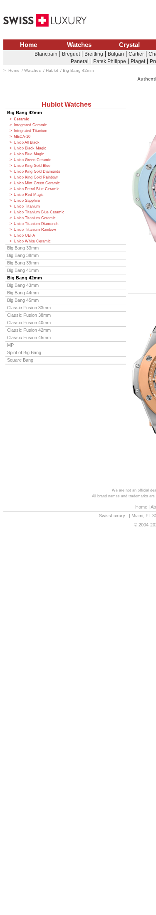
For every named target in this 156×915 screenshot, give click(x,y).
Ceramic (21, 119)
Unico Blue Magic (29, 154)
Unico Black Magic (30, 148)
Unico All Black (27, 142)
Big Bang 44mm (23, 292)
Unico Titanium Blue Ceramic (39, 212)
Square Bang (20, 359)
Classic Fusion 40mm (29, 322)
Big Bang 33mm (23, 247)
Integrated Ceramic (30, 125)
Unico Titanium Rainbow (35, 230)
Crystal (129, 45)
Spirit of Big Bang (24, 352)
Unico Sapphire (27, 200)
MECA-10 (22, 137)
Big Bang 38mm (23, 255)
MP (10, 345)
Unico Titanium (27, 206)
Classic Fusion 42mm (29, 330)
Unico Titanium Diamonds (36, 224)
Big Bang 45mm (23, 300)
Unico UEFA (24, 235)
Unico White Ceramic (32, 241)
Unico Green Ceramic (32, 160)
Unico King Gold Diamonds (37, 171)
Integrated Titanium (30, 131)
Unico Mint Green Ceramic (37, 183)
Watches (79, 45)
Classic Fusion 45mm (29, 337)
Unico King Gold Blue (32, 166)
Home (28, 45)
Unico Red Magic (29, 195)
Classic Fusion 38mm (29, 315)
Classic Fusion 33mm (29, 307)
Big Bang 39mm (23, 262)
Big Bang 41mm (23, 270)
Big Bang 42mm (24, 112)
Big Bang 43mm (23, 285)
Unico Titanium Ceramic (35, 218)
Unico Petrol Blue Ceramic (36, 189)
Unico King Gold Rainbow (36, 177)
